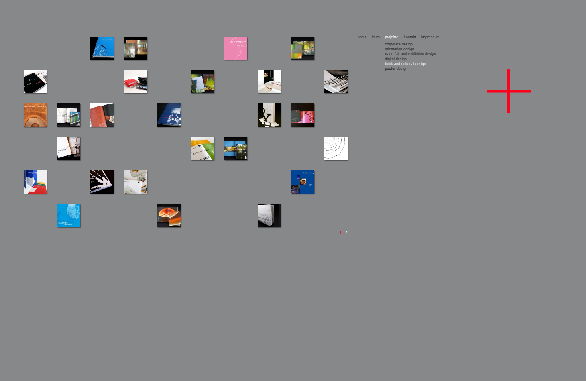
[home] (509, 91)
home (362, 37)
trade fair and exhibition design (410, 54)
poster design (396, 69)
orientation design (399, 49)
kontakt (410, 37)
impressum (430, 37)
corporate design (399, 44)
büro (376, 37)
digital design (396, 59)
